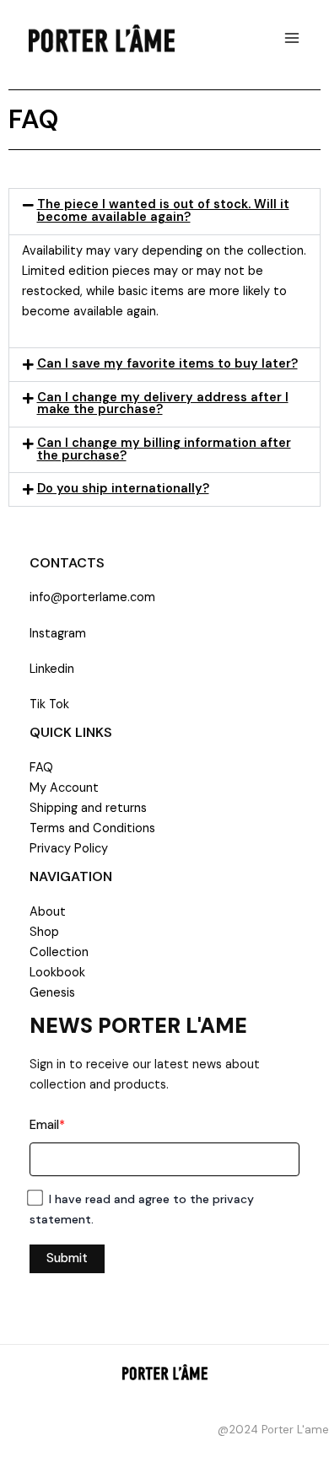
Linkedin (52, 669)
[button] (164, 211)
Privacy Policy (69, 849)
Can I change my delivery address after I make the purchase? (163, 404)
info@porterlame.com (92, 597)
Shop (44, 932)
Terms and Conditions (92, 828)
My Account (64, 788)
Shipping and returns (88, 808)
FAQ (41, 768)
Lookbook (57, 973)
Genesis (52, 993)
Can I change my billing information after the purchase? (164, 449)
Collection (59, 952)
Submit (67, 1258)
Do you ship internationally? (123, 489)
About (48, 912)
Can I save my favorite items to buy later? (167, 364)
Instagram (58, 634)
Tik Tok (49, 704)
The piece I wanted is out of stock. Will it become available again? (163, 210)
